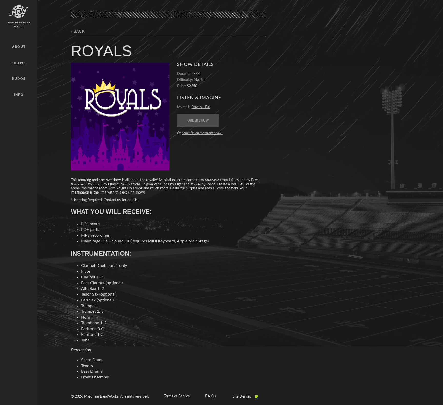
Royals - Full (201, 107)
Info (19, 94)
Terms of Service (177, 396)
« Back (78, 31)
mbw (18, 11)
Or (200, 133)
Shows (19, 63)
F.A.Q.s (210, 396)
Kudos (19, 78)
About (19, 46)
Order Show (198, 120)
